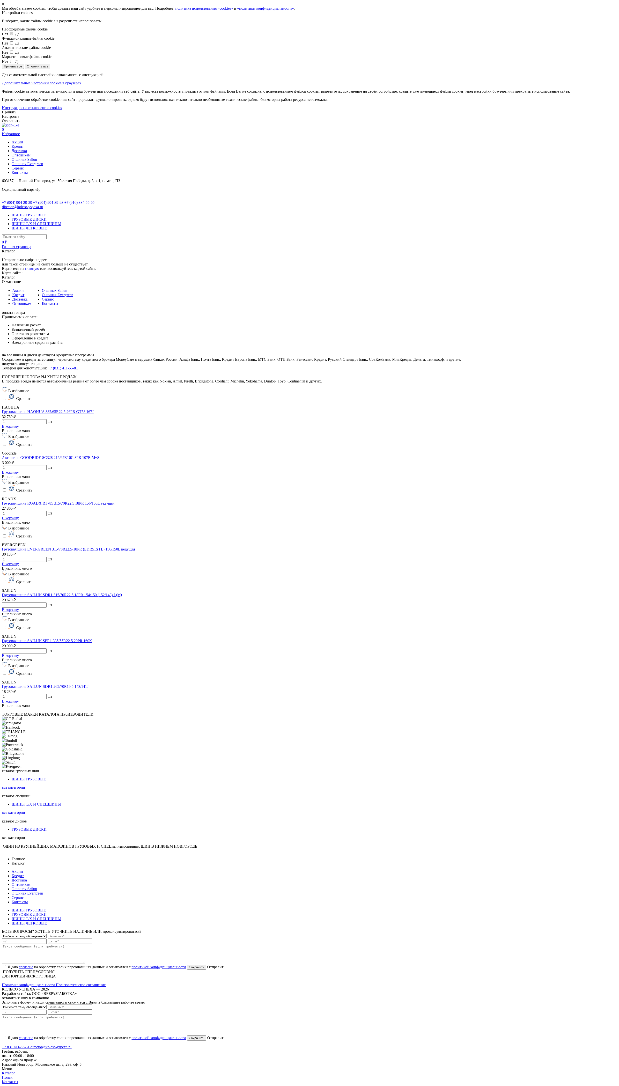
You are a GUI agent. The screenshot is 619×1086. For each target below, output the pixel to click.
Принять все (13, 66)
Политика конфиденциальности (29, 985)
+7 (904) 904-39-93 (48, 202)
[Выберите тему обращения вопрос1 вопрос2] (24, 936)
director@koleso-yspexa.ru (22, 207)
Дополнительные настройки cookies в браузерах (41, 83)
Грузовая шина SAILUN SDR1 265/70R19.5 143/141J (45, 686)
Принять (9, 112)
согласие (26, 967)
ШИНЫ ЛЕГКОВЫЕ (29, 228)
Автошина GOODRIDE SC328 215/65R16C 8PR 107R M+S (50, 457)
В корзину (10, 426)
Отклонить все (37, 66)
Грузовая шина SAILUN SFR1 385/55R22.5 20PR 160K (47, 641)
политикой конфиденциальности (159, 967)
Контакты (20, 172)
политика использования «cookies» (204, 8)
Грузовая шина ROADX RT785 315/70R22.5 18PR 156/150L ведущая (58, 503)
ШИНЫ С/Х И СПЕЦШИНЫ (36, 224)
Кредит (18, 146)
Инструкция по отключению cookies (32, 108)
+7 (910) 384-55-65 (79, 202)
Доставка (19, 151)
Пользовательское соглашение (81, 985)
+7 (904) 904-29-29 (17, 202)
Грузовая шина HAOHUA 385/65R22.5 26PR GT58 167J (48, 412)
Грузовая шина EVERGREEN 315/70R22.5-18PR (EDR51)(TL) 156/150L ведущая (68, 549)
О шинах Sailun (24, 159)
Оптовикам (21, 155)
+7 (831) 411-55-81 (63, 368)
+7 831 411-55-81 (16, 1047)
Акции (17, 142)
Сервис (18, 168)
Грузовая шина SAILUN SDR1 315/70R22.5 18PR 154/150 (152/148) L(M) (62, 595)
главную (32, 268)
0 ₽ (4, 242)
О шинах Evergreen (27, 164)
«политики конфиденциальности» (265, 8)
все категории (13, 787)
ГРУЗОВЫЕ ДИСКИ (29, 219)
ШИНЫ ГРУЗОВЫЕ (29, 215)
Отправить (215, 967)
